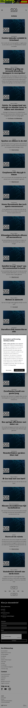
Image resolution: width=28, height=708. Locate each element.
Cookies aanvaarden (19, 370)
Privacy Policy (13, 365)
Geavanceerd (8, 370)
